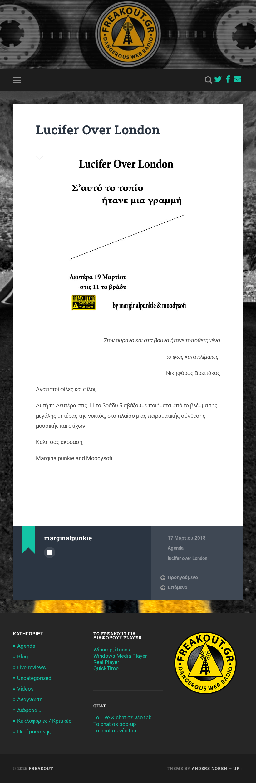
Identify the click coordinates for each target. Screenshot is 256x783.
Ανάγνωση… (31, 699)
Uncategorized (34, 678)
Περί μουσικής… (35, 731)
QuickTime (106, 668)
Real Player (106, 662)
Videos (25, 689)
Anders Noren (209, 768)
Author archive (49, 552)
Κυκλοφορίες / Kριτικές (44, 721)
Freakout (41, 768)
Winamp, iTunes (111, 649)
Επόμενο (177, 587)
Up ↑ (238, 768)
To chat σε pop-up (114, 724)
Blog (22, 656)
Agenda (176, 548)
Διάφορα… (29, 710)
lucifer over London (187, 558)
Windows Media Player (120, 656)
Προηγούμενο (183, 577)
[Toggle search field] (208, 80)
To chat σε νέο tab (114, 730)
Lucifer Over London (98, 129)
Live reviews (31, 667)
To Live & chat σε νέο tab (122, 717)
